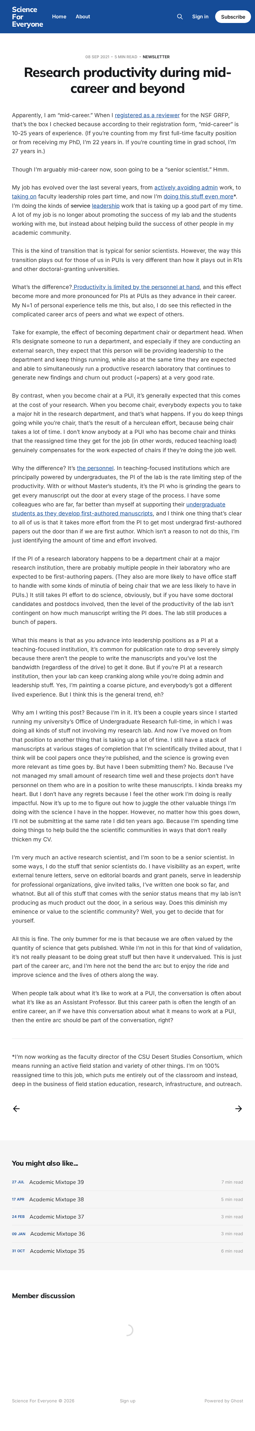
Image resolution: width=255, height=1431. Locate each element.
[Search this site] (180, 17)
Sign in (200, 16)
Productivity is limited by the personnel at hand (136, 287)
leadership (106, 205)
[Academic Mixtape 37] (127, 1216)
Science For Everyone (27, 17)
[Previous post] (16, 1109)
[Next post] (238, 1109)
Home (59, 16)
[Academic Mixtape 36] (127, 1233)
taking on (24, 196)
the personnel (95, 468)
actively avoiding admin (186, 187)
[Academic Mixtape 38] (127, 1199)
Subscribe (233, 17)
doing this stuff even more (198, 196)
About (83, 16)
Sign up (127, 1400)
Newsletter (156, 56)
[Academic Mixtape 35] (127, 1251)
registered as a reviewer (147, 115)
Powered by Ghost (224, 1400)
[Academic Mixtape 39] (127, 1182)
